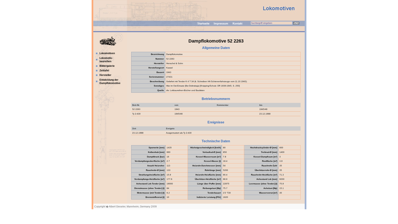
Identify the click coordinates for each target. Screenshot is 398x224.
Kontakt (237, 23)
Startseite (203, 23)
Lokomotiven (107, 53)
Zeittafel (104, 70)
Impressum (221, 23)
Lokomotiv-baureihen (106, 60)
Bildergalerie (107, 66)
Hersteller (105, 75)
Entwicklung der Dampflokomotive (110, 81)
